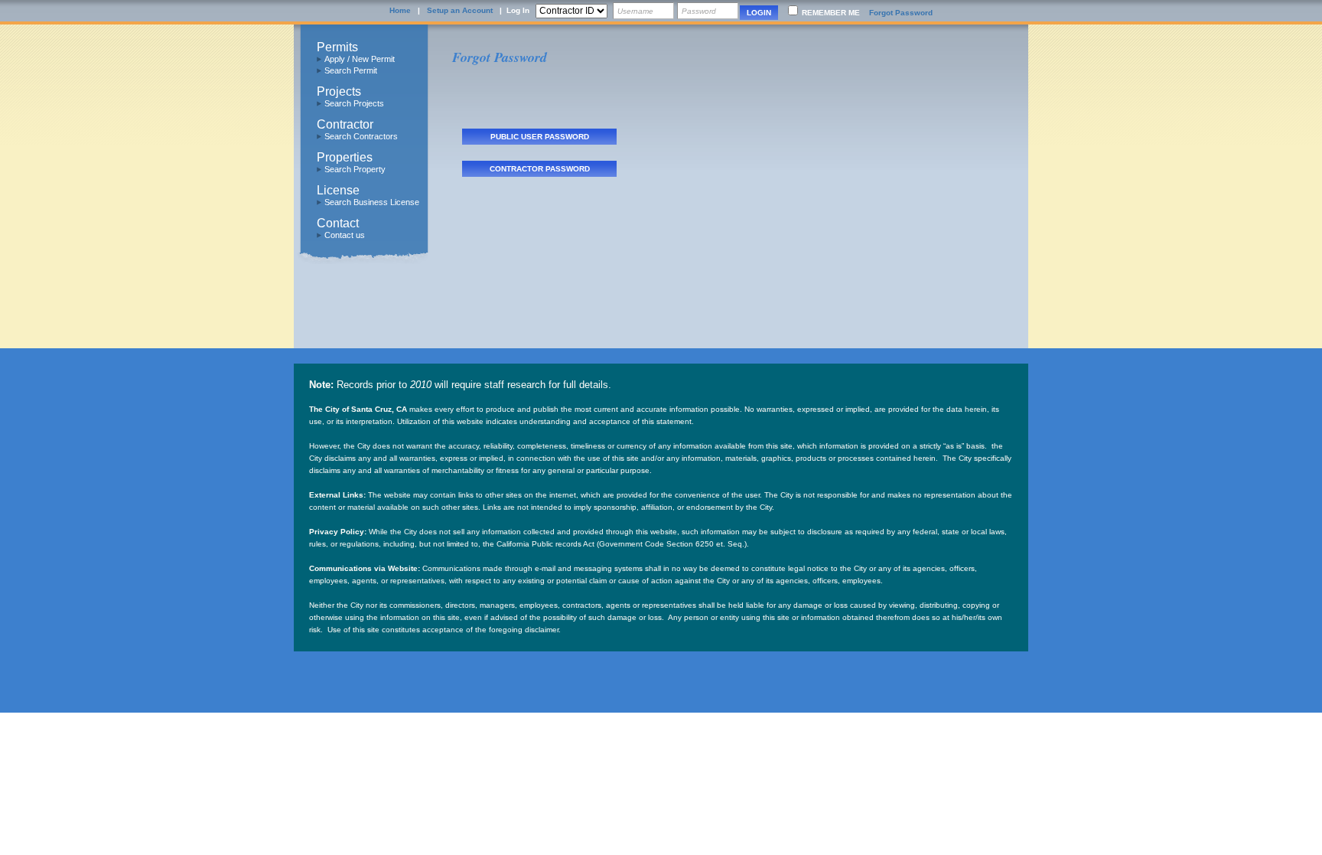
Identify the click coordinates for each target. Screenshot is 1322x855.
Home (400, 10)
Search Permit (350, 70)
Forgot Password (901, 12)
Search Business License (371, 202)
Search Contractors (361, 136)
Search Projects (354, 103)
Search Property (355, 169)
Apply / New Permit (359, 59)
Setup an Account (460, 10)
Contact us (344, 235)
